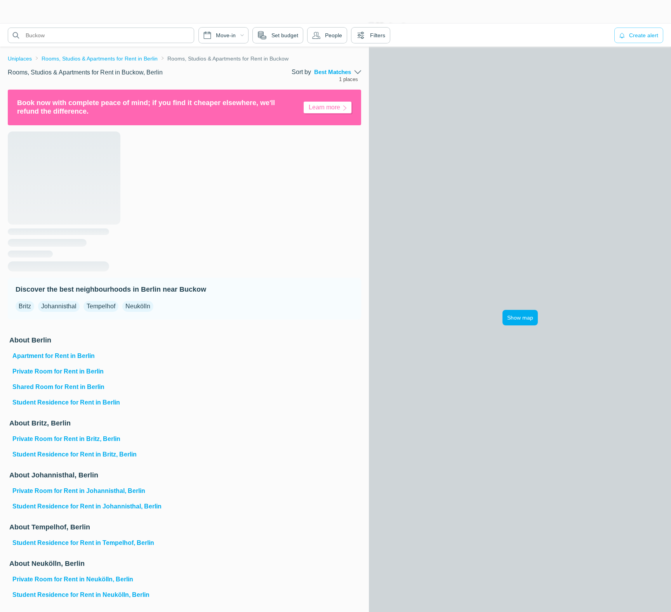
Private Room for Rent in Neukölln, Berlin (72, 579)
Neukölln (137, 306)
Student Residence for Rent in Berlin (66, 402)
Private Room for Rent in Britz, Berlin (66, 439)
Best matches (332, 72)
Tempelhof (101, 306)
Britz (25, 306)
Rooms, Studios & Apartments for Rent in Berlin (100, 58)
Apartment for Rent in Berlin (53, 356)
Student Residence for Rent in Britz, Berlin (74, 454)
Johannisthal (58, 306)
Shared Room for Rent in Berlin (58, 387)
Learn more (324, 107)
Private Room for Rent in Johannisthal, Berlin (78, 491)
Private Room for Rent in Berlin (58, 371)
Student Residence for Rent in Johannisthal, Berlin (87, 506)
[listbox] (337, 72)
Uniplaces (20, 58)
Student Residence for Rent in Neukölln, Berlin (80, 594)
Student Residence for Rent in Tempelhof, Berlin (83, 542)
